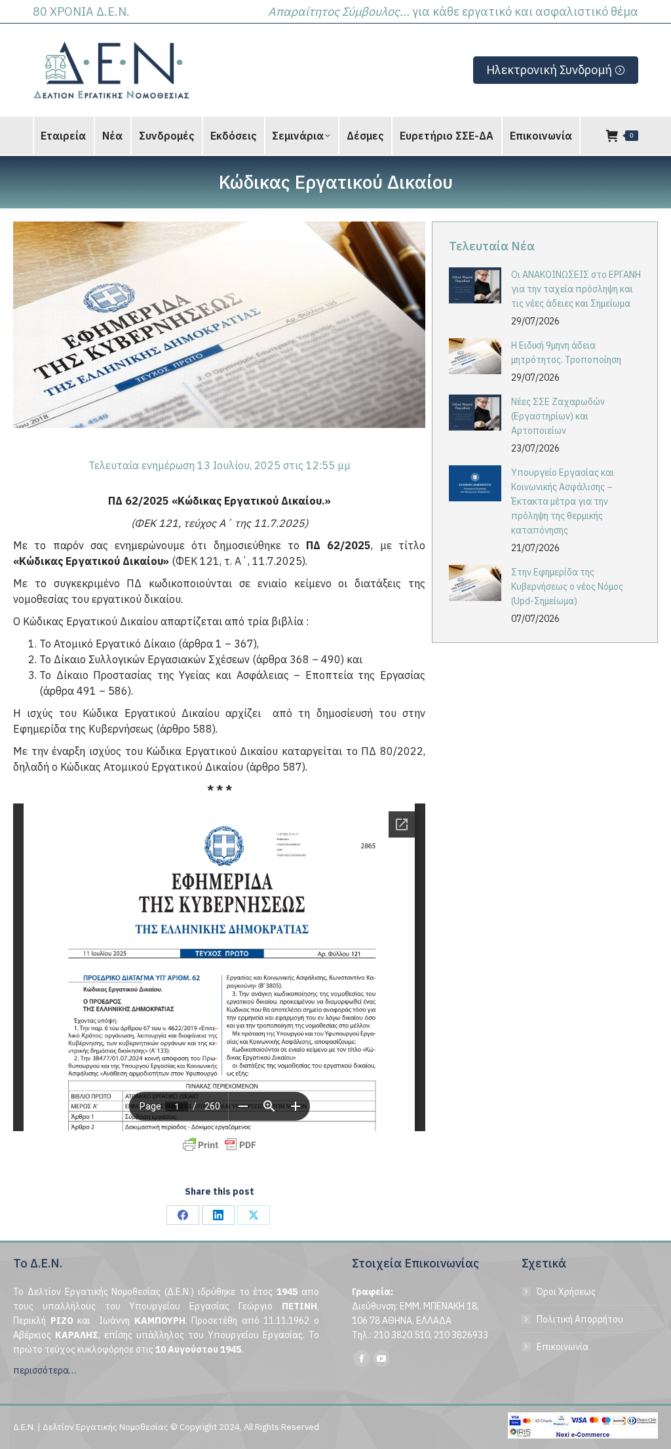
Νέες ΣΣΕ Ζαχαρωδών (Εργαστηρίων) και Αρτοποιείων (558, 416)
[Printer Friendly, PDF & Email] (219, 1145)
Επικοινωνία (562, 1347)
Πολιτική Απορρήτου (580, 1319)
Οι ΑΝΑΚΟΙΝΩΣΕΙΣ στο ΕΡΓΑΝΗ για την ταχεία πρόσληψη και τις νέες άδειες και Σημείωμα (576, 289)
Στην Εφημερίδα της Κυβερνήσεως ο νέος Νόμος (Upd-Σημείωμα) (567, 586)
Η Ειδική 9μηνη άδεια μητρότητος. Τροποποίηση (566, 352)
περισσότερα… (44, 1370)
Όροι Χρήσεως (566, 1292)
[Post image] (475, 285)
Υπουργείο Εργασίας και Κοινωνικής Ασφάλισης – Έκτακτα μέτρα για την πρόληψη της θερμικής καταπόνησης (562, 501)
